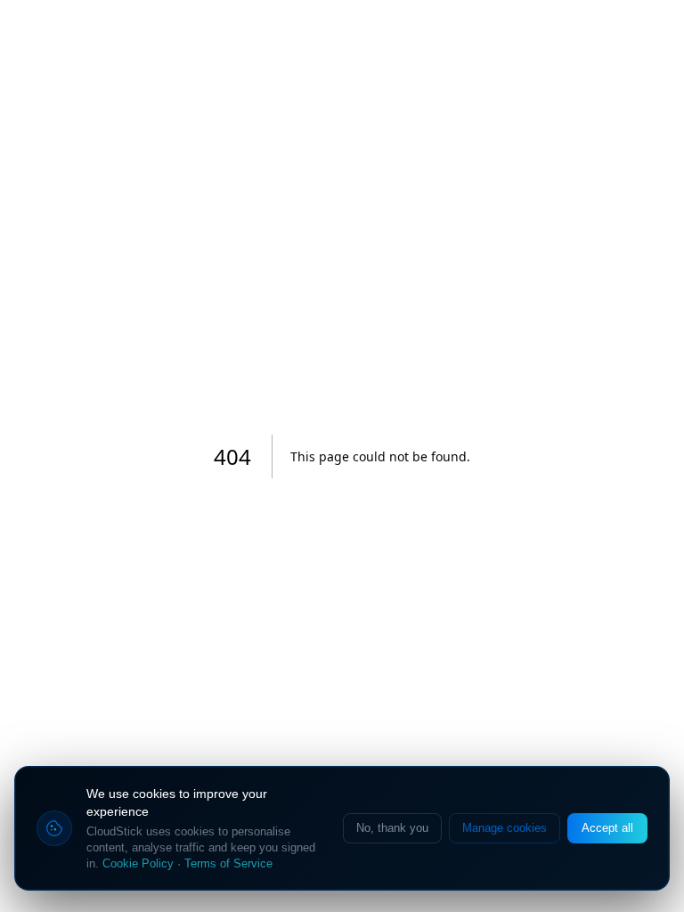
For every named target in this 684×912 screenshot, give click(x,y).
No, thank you (392, 828)
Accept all (607, 828)
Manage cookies (504, 828)
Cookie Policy (138, 864)
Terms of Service (228, 864)
